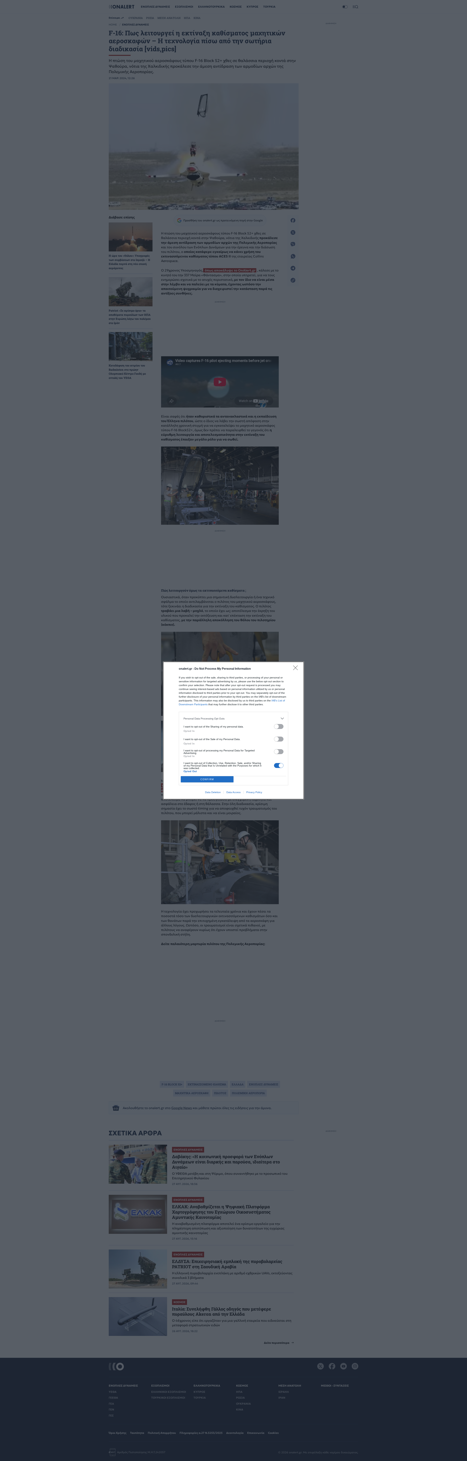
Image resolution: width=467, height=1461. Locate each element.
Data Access (233, 792)
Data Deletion (213, 792)
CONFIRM (207, 779)
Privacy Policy (254, 792)
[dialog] (233, 730)
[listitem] (233, 718)
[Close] (296, 668)
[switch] (278, 726)
